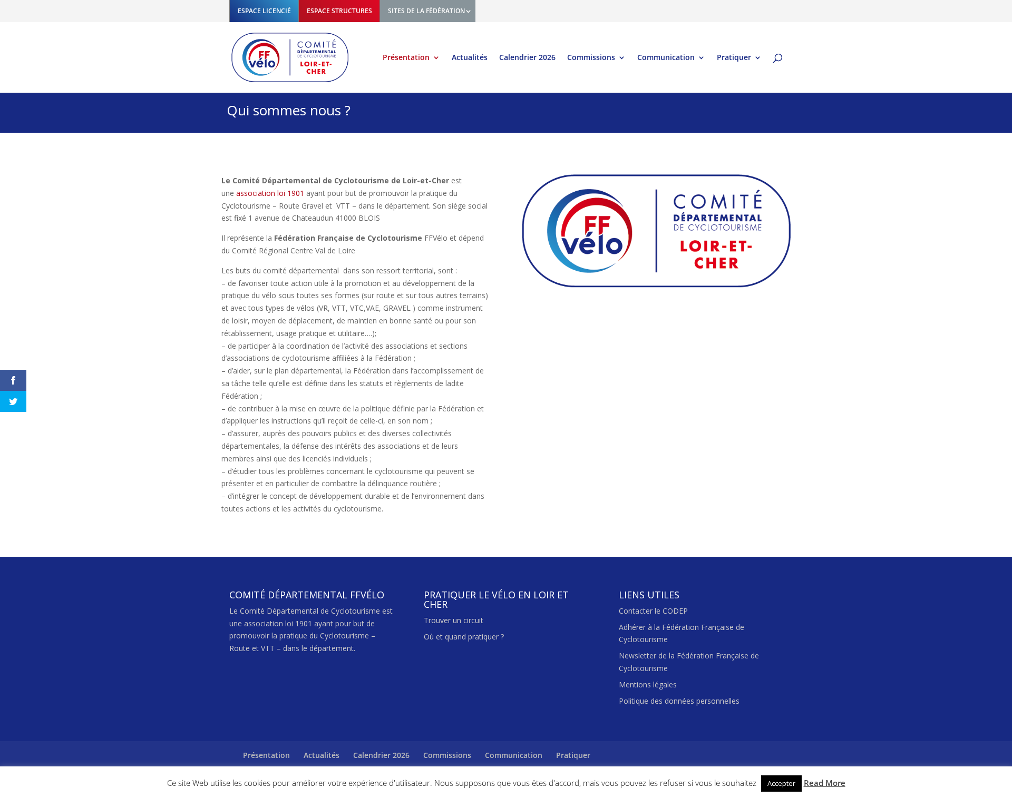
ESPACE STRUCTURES (339, 10)
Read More (824, 782)
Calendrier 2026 (527, 58)
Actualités (470, 58)
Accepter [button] (781, 783)
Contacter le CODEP (653, 611)
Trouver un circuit (453, 620)
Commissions (591, 58)
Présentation (406, 58)
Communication (666, 58)
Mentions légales (648, 684)
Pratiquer (734, 58)
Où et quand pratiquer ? (464, 637)
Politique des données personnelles (679, 701)
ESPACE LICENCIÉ (264, 10)
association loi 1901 (270, 193)
